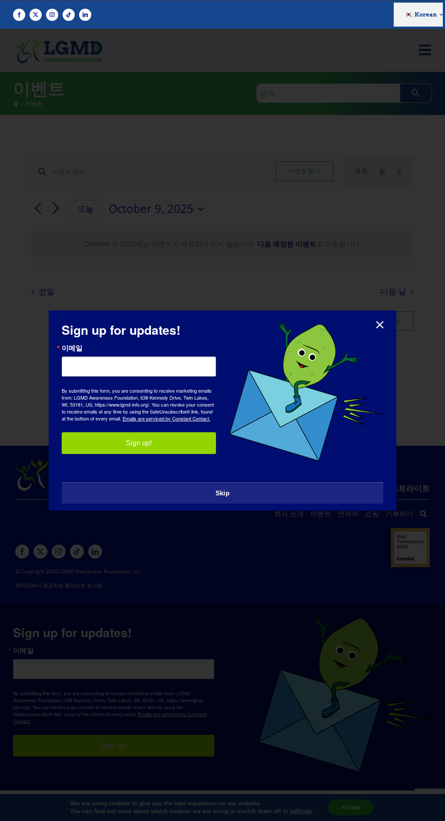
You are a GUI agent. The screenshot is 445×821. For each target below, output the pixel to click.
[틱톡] (69, 15)
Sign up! (139, 443)
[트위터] (36, 15)
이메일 (72, 347)
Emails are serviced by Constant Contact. (166, 418)
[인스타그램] (52, 15)
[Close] (380, 324)
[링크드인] (85, 15)
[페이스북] (19, 15)
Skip (222, 493)
